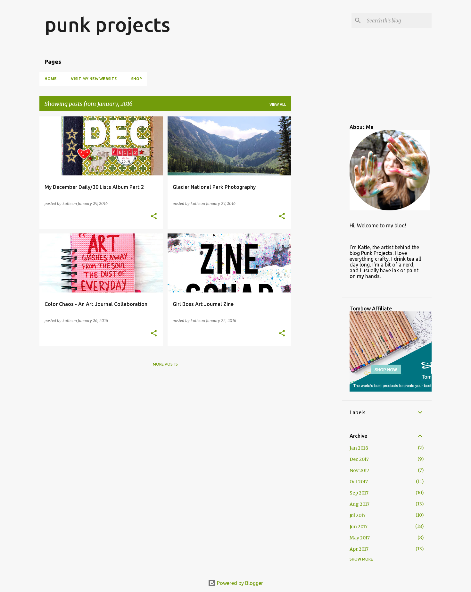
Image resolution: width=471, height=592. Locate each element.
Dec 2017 (359, 459)
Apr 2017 (359, 549)
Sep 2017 (359, 493)
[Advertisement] (316, 212)
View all (277, 104)
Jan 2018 (359, 448)
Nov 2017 (359, 470)
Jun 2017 (359, 526)
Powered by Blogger (239, 583)
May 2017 (360, 538)
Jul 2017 (358, 515)
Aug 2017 (359, 504)
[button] (154, 216)
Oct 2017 (359, 482)
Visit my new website (94, 79)
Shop (136, 79)
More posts (165, 364)
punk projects (107, 24)
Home (51, 79)
